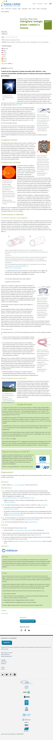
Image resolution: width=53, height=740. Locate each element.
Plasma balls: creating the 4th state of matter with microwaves (27, 541)
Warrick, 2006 (18, 105)
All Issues (14, 9)
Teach (29, 9)
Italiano (4, 54)
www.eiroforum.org (32, 522)
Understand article (48, 21)
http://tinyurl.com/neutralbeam (32, 519)
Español (4, 61)
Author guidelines (5, 11)
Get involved (44, 9)
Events (34, 9)
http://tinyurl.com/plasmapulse (16, 515)
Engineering (13, 40)
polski (4, 57)
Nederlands (5, 48)
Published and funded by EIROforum (8, 734)
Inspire (19, 9)
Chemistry (7, 40)
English (4, 50)
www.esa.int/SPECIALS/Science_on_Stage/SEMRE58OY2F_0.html (18, 498)
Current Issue (8, 9)
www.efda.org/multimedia (13, 513)
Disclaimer (3, 663)
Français (5, 52)
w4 (19, 466)
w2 (21, 205)
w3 (10, 368)
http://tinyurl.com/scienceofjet (11, 509)
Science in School (23, 19)
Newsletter (40, 4)
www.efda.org (44, 505)
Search (45, 4)
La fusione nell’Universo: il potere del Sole (22, 530)
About (38, 9)
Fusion (28, 42)
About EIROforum (5, 654)
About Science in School (6, 653)
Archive (2, 667)
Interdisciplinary (34, 42)
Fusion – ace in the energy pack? (17, 485)
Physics (18, 40)
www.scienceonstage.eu (9, 502)
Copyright (3, 660)
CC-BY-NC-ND (4, 613)
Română (5, 59)
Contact (34, 4)
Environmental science (21, 42)
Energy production (11, 42)
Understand (24, 9)
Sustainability (45, 42)
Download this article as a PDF (27, 621)
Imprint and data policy (6, 656)
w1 (24, 172)
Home (2, 9)
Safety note (4, 662)
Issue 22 (35, 19)
